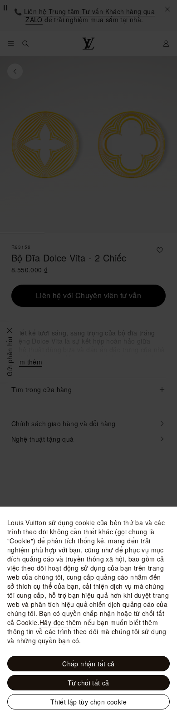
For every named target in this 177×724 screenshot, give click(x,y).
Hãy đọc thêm (60, 622)
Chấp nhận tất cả (88, 663)
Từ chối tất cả (88, 682)
